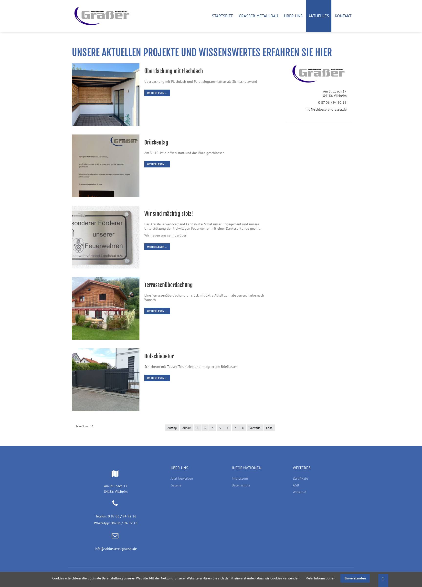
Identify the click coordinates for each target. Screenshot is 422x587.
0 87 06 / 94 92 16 (332, 102)
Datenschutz (241, 485)
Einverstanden (355, 578)
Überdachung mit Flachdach (173, 71)
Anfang (172, 428)
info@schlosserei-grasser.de (326, 109)
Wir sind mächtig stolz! (168, 213)
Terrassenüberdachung (168, 285)
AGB (296, 485)
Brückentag (156, 142)
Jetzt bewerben (182, 478)
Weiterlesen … (157, 93)
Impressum (240, 478)
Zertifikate (300, 478)
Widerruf (299, 492)
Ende (269, 428)
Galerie (176, 485)
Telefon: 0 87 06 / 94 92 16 (115, 516)
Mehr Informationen (320, 578)
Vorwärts (255, 428)
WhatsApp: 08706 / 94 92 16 (115, 523)
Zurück (186, 428)
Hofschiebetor (159, 356)
